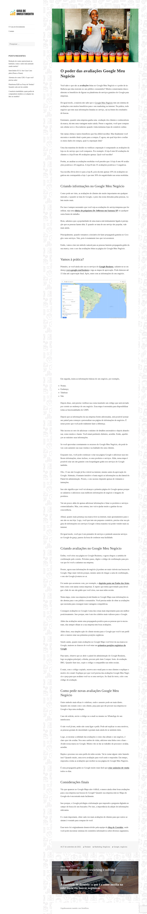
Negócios (106, 847)
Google (116, 847)
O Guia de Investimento (17, 27)
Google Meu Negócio (104, 103)
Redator (88, 847)
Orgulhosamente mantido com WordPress (74, 908)
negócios (123, 847)
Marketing (98, 847)
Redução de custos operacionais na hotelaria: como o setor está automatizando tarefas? (21, 63)
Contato (11, 31)
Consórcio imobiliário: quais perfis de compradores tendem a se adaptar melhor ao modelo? (21, 93)
